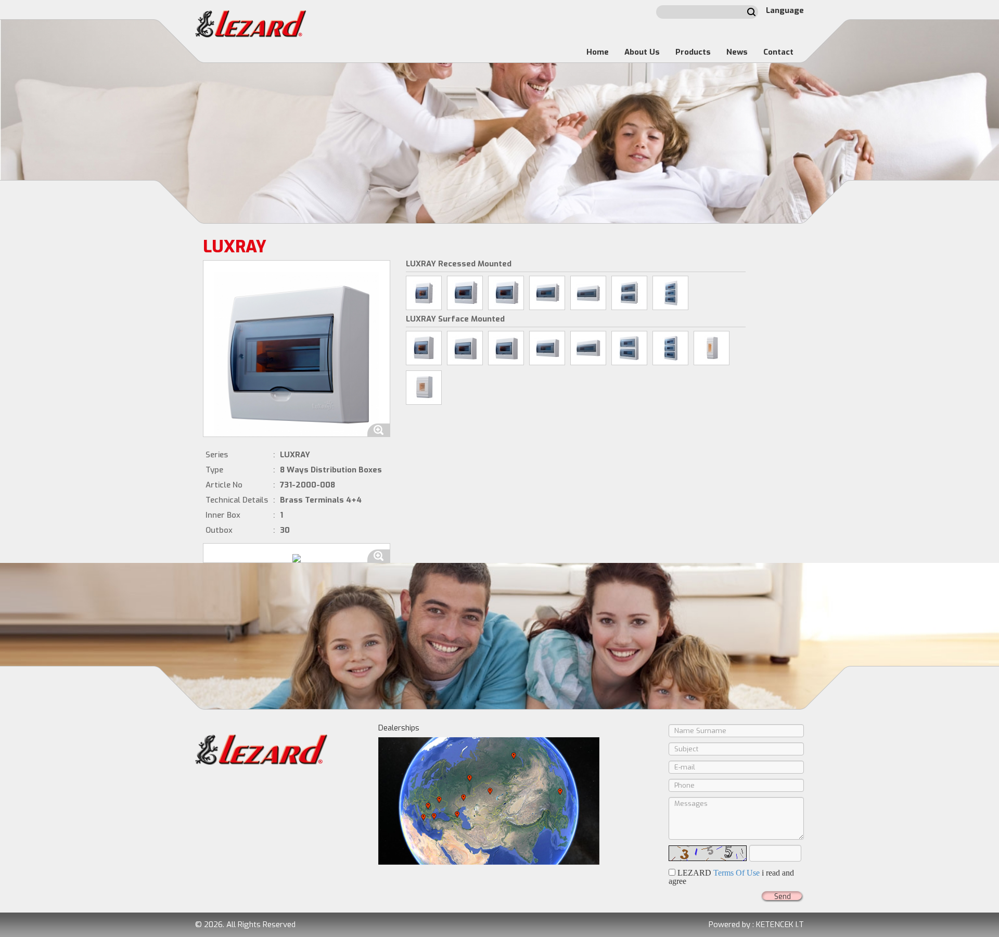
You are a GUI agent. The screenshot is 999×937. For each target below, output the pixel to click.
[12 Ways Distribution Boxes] (547, 293)
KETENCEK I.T (780, 924)
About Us (642, 52)
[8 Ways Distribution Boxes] (506, 293)
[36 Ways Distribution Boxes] (670, 293)
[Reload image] (708, 853)
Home (597, 52)
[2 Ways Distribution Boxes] (711, 348)
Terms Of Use (736, 872)
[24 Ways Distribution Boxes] (629, 293)
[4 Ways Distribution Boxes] (424, 293)
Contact (778, 52)
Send (782, 897)
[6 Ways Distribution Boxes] (465, 293)
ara (751, 12)
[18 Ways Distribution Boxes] (588, 293)
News (737, 52)
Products (693, 52)
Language (785, 10)
